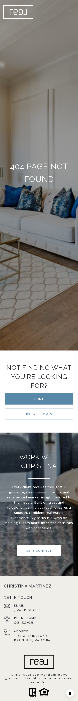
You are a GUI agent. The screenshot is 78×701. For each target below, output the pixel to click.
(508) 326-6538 (24, 622)
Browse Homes (39, 414)
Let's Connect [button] (39, 550)
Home (39, 399)
